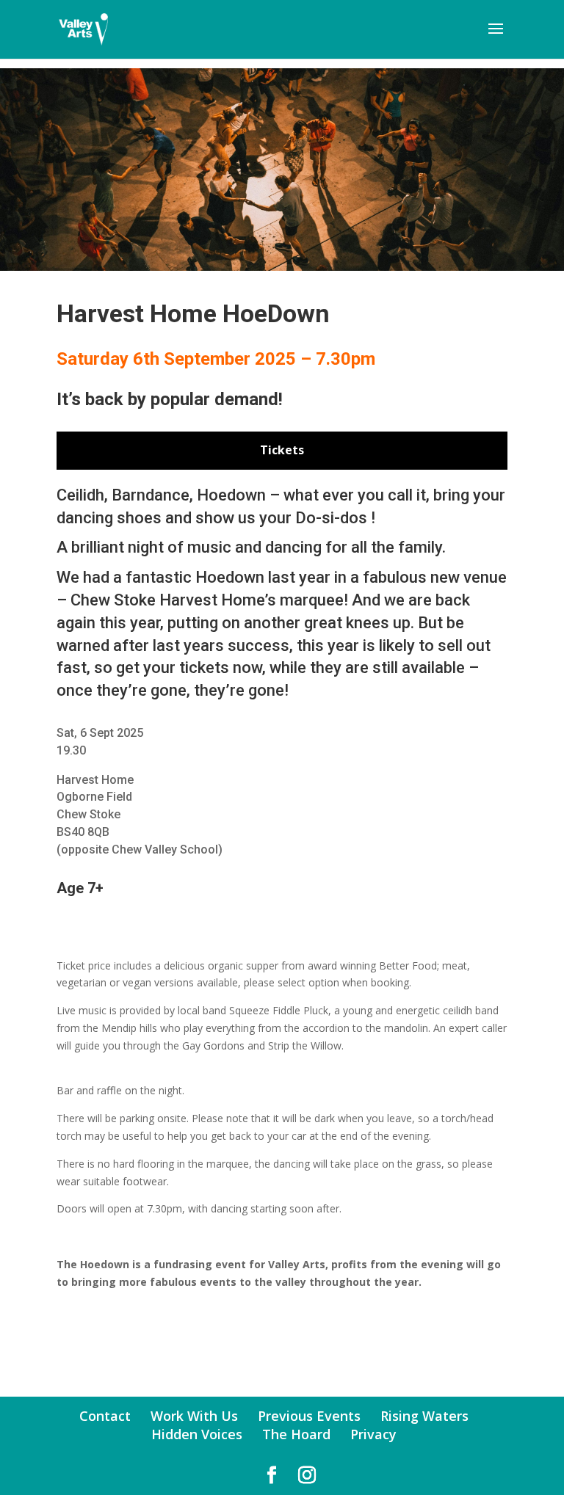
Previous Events (309, 1416)
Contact (105, 1416)
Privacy (373, 1434)
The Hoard (296, 1434)
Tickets (282, 450)
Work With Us (194, 1416)
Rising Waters (424, 1416)
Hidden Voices (196, 1434)
